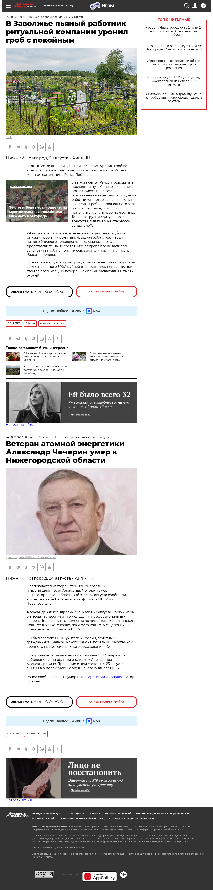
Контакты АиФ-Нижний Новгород (82, 818)
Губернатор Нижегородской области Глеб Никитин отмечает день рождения (174, 64)
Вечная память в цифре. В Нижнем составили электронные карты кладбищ (46, 370)
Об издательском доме (47, 813)
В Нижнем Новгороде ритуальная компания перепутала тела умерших (46, 356)
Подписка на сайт (44, 818)
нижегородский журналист (101, 677)
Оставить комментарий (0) (106, 291)
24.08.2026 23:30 (16, 437)
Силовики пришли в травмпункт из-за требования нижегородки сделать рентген (174, 97)
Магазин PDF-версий (118, 813)
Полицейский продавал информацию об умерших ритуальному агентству (106, 356)
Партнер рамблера (68, 874)
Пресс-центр (76, 813)
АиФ (9, 137)
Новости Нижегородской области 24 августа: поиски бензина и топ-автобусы (174, 31)
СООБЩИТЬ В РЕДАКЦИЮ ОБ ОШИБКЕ (132, 818)
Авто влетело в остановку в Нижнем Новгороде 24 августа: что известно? (174, 47)
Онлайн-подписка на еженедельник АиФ (163, 813)
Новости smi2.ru (19, 425)
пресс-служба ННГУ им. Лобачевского (31, 557)
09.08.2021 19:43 (16, 16)
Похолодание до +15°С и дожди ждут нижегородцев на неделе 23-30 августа (174, 81)
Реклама (94, 813)
